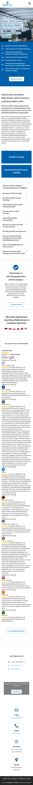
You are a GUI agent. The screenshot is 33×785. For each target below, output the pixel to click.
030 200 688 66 (16, 733)
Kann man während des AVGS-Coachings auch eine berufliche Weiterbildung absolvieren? (12, 238)
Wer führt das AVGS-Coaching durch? (14, 231)
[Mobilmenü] (30, 4)
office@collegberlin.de (16, 717)
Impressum (14, 778)
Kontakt (5, 778)
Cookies (16, 687)
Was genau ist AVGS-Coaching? (12, 193)
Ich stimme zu (16, 691)
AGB (9, 778)
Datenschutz (21, 778)
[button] (16, 193)
